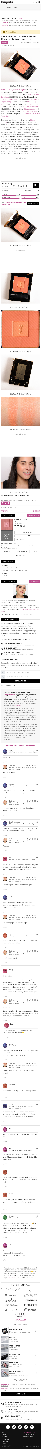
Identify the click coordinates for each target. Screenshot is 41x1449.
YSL (15, 507)
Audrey (11, 784)
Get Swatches (20, 681)
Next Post (36, 511)
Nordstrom (17, 202)
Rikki (10, 750)
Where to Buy (33, 203)
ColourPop (5, 25)
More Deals (20, 1394)
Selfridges (6, 204)
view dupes (6, 116)
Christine (4, 45)
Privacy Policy (7, 1441)
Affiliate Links (26, 43)
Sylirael (11, 1216)
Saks (24, 202)
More (30, 6)
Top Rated (27, 536)
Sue (10, 1128)
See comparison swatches (30, 114)
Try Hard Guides (28, 1434)
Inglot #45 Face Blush (30, 111)
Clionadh (5, 22)
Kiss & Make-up (14, 822)
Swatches (25, 6)
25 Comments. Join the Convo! (15, 496)
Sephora (9, 202)
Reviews (4, 43)
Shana (11, 1044)
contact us (17, 705)
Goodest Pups (28, 1437)
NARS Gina (34, 104)
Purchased (35, 43)
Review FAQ (34, 582)
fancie (11, 1105)
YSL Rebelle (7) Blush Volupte (13, 90)
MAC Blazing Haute (30, 106)
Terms (4, 1444)
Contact (5, 1434)
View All (21, 18)
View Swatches (27, 533)
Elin (10, 857)
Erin (10, 934)
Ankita (11, 1148)
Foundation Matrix (16, 6)
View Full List (20, 1320)
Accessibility (6, 1446)
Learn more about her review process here (16, 614)
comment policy (10, 694)
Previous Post (6, 511)
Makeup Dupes (9, 6)
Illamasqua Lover (30, 109)
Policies (4, 1437)
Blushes (10, 507)
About (4, 1432)
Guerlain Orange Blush (9, 99)
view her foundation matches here (20, 610)
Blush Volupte (20, 520)
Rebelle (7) (7, 184)
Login (35, 2)
